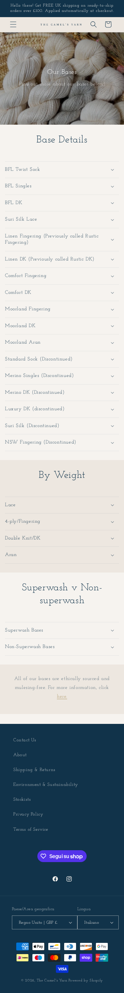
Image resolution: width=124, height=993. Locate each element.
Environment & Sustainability (45, 784)
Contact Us (24, 740)
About (20, 755)
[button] (13, 24)
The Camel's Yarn (52, 980)
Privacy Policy (28, 814)
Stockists (22, 799)
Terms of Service (30, 829)
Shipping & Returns (34, 769)
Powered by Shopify (85, 980)
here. (62, 696)
